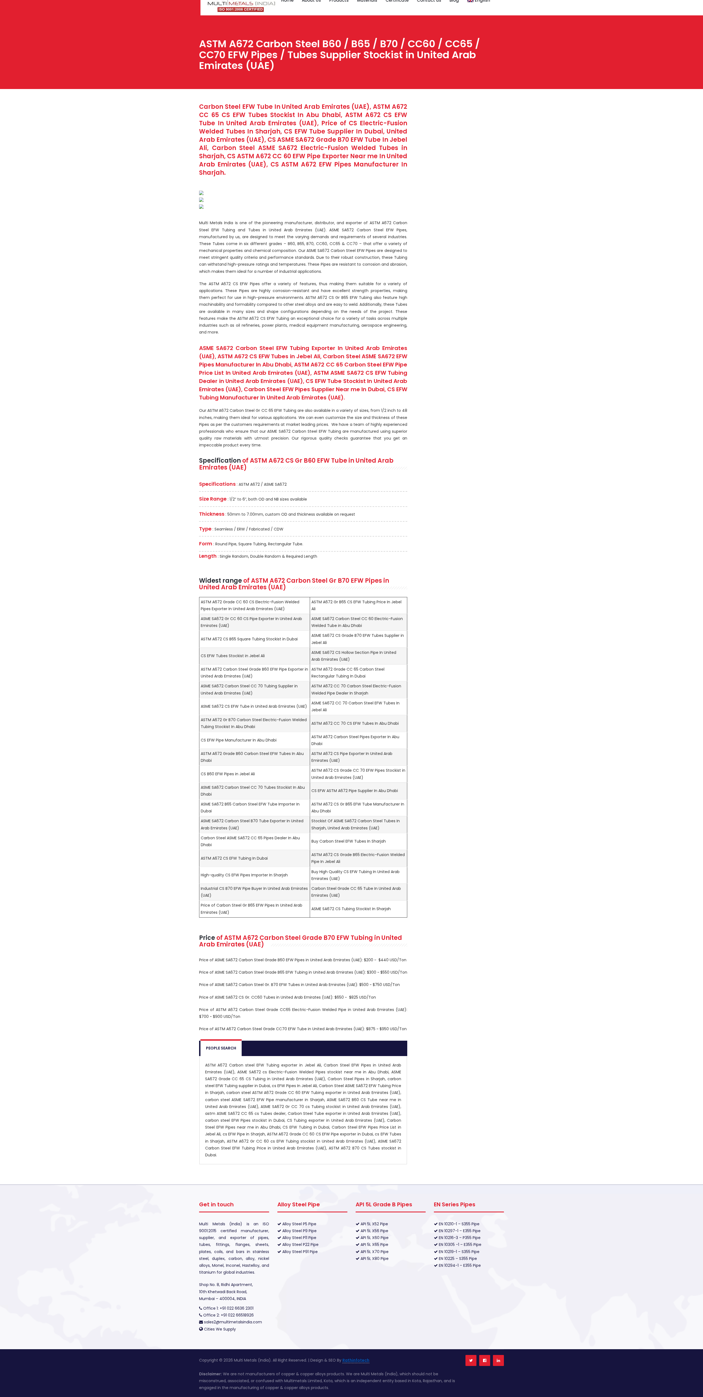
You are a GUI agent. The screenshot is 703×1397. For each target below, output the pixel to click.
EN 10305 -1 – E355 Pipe (459, 1244)
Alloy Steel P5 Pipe (298, 1224)
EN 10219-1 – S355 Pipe (458, 1251)
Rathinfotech (355, 1360)
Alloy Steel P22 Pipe (300, 1244)
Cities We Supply (220, 1329)
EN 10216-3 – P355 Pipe (459, 1237)
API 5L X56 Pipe (373, 1231)
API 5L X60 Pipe (374, 1237)
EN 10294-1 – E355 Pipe (459, 1265)
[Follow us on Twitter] (470, 1360)
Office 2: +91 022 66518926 (228, 1315)
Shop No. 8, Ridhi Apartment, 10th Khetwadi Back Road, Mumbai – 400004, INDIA (226, 1291)
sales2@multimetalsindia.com (233, 1322)
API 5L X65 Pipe (373, 1244)
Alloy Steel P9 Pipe (299, 1231)
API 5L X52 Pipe (373, 1224)
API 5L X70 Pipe (374, 1251)
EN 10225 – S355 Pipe (457, 1258)
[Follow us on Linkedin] (498, 1360)
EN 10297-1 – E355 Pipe (459, 1231)
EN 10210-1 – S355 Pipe (458, 1224)
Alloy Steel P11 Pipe (298, 1237)
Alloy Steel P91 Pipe (299, 1251)
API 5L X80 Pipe (374, 1258)
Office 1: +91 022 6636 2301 (227, 1308)
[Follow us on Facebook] (484, 1360)
